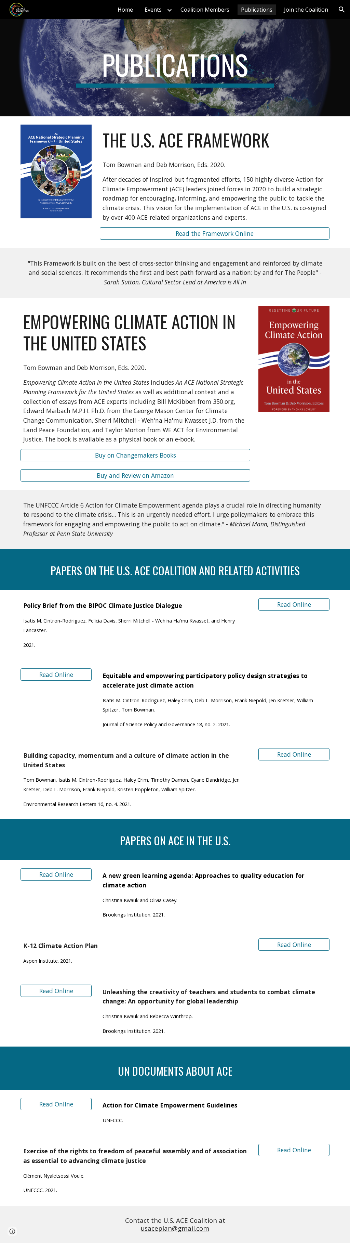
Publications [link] (256, 9)
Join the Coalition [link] (306, 9)
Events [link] (153, 9)
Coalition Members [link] (204, 9)
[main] (175, 67)
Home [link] (125, 9)
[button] (342, 9)
